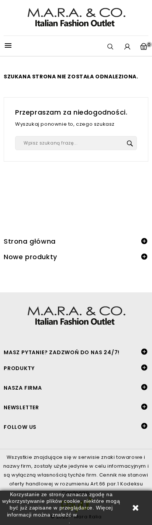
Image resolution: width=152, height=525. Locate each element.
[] (129, 143)
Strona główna (30, 241)
